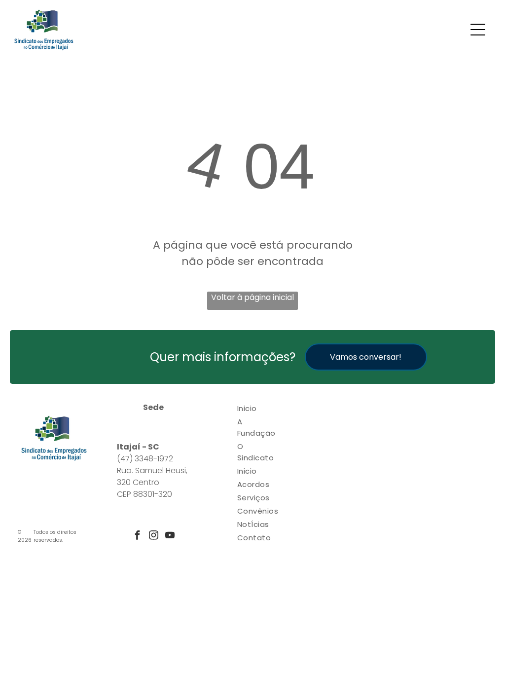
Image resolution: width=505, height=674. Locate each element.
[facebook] (137, 536)
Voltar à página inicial (252, 297)
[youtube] (170, 536)
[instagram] (153, 536)
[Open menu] (477, 29)
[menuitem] (257, 408)
